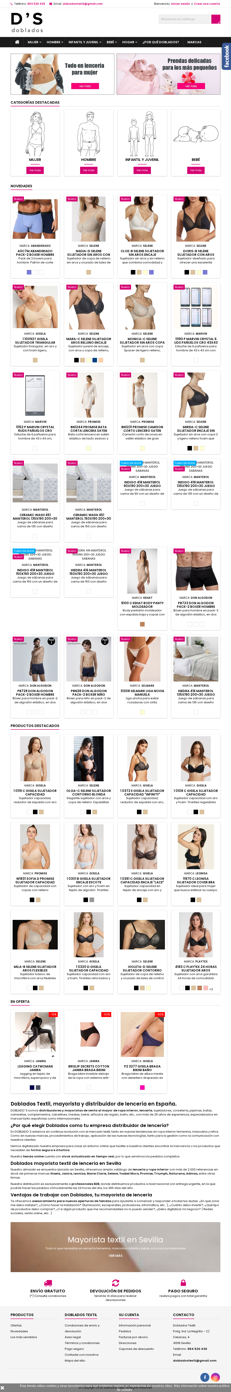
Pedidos (125, 1331)
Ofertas (16, 1325)
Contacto (183, 1314)
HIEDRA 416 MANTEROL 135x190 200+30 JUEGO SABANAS (196, 694)
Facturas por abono (133, 1337)
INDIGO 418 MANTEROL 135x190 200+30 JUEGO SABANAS (196, 486)
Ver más (35, 170)
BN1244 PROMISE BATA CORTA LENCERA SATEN (88, 429)
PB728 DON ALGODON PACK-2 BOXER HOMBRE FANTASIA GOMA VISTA (35, 694)
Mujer (33, 42)
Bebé (110, 42)
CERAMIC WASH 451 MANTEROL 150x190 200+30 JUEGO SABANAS (88, 518)
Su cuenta (129, 1314)
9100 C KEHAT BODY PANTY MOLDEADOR (142, 605)
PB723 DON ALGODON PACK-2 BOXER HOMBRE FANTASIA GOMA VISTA (196, 607)
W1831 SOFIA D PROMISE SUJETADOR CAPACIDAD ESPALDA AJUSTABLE (35, 882)
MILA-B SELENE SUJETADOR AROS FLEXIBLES (35, 969)
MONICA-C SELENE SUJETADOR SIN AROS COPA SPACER (142, 342)
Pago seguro (74, 1349)
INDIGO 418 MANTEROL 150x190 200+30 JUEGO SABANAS (35, 574)
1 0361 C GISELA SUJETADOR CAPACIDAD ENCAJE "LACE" (142, 880)
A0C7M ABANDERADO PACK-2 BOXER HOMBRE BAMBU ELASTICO (35, 255)
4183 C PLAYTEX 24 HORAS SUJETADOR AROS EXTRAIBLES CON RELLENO (196, 970)
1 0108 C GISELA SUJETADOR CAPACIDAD (196, 793)
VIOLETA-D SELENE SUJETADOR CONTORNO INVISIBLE (142, 970)
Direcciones (127, 1343)
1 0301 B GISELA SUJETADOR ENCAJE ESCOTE (89, 880)
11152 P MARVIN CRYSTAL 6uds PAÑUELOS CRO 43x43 (35, 431)
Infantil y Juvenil (83, 42)
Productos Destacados (35, 725)
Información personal (135, 1325)
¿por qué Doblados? (161, 42)
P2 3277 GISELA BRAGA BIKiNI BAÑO (142, 1068)
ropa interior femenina (174, 1131)
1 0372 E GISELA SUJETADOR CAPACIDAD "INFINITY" (142, 793)
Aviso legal (73, 1337)
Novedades (21, 186)
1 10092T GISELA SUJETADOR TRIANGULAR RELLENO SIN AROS (35, 342)
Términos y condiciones (82, 1343)
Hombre (53, 42)
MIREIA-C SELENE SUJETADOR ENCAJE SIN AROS (196, 431)
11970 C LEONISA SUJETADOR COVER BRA (196, 880)
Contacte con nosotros (82, 1355)
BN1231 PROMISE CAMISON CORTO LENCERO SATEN (142, 429)
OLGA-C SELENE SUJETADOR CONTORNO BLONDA (88, 793)
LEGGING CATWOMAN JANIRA (35, 1068)
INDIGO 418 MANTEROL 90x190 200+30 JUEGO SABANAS (142, 486)
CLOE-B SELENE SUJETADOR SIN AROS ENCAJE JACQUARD (142, 255)
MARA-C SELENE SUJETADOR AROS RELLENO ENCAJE (88, 341)
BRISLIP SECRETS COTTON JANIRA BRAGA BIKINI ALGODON (88, 1070)
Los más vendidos (24, 1337)
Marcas (194, 42)
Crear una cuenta (207, 4)
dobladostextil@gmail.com (83, 4)
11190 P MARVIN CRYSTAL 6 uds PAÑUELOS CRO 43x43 (196, 341)
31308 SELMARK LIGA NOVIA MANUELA (142, 693)
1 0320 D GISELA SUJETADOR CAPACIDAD (89, 969)
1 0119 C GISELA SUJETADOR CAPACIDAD (35, 793)
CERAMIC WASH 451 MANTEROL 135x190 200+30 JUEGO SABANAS (35, 518)
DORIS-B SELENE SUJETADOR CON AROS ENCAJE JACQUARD (195, 255)
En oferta (20, 1001)
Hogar (128, 42)
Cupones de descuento (136, 1349)
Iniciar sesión (180, 4)
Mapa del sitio (75, 1360)
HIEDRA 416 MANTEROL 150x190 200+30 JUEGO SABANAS (88, 574)
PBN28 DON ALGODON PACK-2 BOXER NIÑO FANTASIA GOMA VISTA (88, 694)
